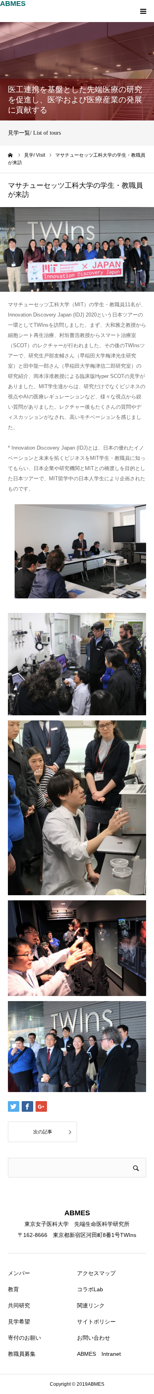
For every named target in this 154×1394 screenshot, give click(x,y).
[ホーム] (10, 155)
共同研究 (19, 1305)
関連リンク (91, 1305)
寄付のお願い (24, 1338)
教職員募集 (22, 1354)
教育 (13, 1289)
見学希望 (19, 1321)
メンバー (19, 1273)
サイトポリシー (96, 1321)
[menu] (143, 11)
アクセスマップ (96, 1273)
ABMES (13, 3)
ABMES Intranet (99, 1354)
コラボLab (90, 1289)
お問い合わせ (93, 1338)
